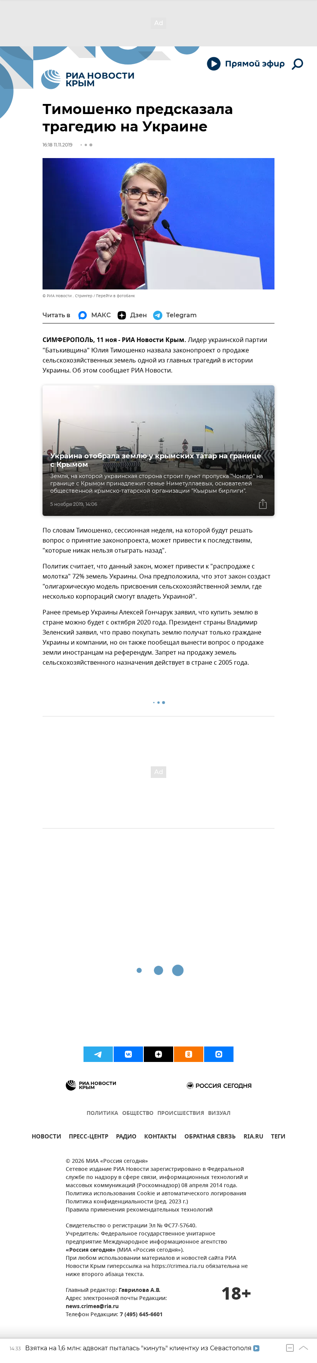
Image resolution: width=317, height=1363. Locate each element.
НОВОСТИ (46, 1137)
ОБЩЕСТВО (137, 1113)
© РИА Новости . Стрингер (67, 296)
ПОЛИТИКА (102, 1113)
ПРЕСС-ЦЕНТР (88, 1137)
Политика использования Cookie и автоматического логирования (156, 1193)
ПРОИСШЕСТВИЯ (180, 1113)
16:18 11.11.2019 (57, 145)
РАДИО (126, 1137)
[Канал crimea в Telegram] (98, 1054)
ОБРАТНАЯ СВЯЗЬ (210, 1137)
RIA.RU (253, 1137)
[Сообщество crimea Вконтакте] (128, 1054)
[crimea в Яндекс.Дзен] (158, 1054)
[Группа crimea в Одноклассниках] (188, 1054)
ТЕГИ (278, 1137)
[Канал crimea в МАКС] (218, 1054)
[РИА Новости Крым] (87, 79)
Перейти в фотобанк (115, 296)
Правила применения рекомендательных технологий (139, 1210)
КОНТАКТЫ (160, 1137)
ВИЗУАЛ (219, 1113)
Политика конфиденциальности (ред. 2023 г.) (127, 1202)
